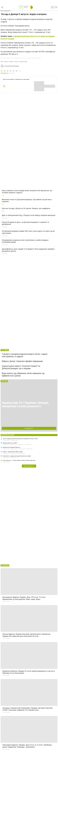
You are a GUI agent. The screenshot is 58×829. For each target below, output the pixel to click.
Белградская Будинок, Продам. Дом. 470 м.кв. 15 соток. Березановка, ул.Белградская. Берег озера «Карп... (24, 598)
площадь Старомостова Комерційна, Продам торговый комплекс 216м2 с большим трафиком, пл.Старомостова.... (27, 709)
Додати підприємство (29, 466)
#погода (16, 61)
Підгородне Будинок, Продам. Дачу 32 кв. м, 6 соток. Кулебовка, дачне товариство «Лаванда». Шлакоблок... (27, 746)
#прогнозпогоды (23, 61)
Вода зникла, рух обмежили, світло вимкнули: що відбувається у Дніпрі (23, 374)
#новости (6, 61)
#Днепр (11, 61)
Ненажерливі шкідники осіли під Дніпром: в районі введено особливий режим (25, 241)
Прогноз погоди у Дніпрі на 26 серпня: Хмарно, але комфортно (26, 208)
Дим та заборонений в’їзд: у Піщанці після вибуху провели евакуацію (28, 215)
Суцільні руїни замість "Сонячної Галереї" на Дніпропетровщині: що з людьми (21, 367)
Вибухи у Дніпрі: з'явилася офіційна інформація (22, 361)
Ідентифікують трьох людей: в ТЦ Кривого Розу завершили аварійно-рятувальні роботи (28, 250)
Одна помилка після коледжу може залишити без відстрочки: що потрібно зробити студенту (27, 191)
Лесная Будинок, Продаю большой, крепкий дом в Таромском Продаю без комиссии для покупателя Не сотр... (26, 635)
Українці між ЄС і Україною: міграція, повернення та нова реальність (25, 404)
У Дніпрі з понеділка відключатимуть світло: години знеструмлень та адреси (24, 355)
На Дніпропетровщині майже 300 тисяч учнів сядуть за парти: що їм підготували (28, 232)
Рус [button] (53, 7)
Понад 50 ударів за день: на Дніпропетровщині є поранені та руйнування (25, 223)
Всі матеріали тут (29, 428)
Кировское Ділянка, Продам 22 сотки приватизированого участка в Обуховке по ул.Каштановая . (28, 672)
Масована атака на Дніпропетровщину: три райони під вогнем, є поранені (27, 200)
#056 (2, 61)
